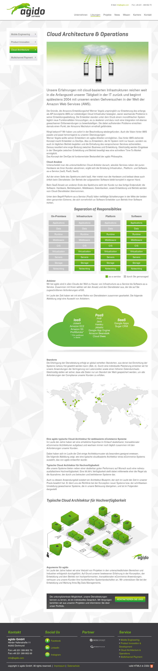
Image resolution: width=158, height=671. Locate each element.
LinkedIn (55, 647)
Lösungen (95, 14)
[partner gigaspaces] (97, 646)
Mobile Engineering (20, 34)
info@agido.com (123, 5)
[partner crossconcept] (97, 639)
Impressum (59, 665)
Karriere (137, 14)
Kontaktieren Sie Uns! (130, 599)
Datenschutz (73, 665)
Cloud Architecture (20, 49)
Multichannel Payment (22, 57)
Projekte (107, 14)
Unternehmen (80, 14)
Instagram (56, 654)
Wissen (126, 14)
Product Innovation (20, 41)
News (117, 14)
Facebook (56, 640)
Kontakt (148, 14)
